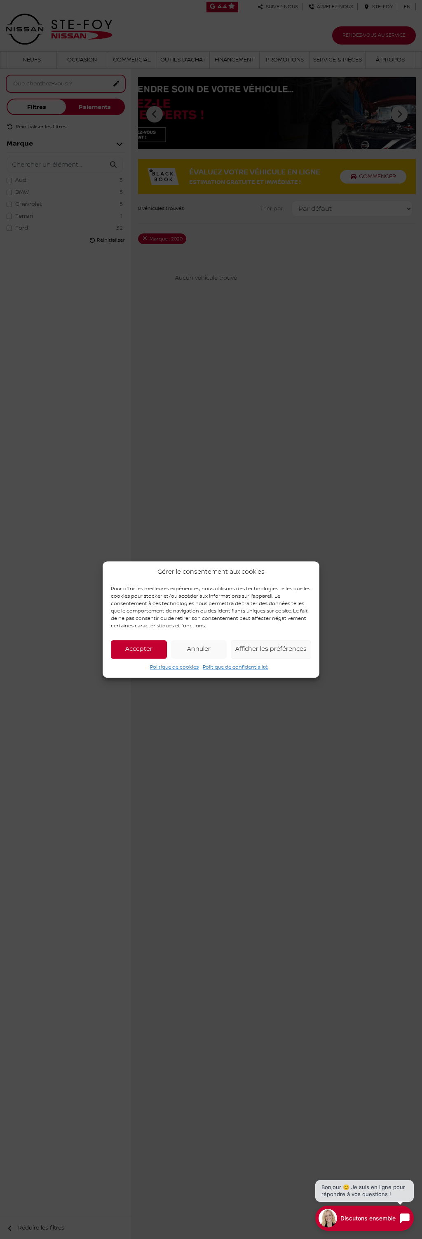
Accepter (138, 649)
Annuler (199, 649)
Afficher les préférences (271, 649)
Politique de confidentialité (235, 667)
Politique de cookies (174, 667)
